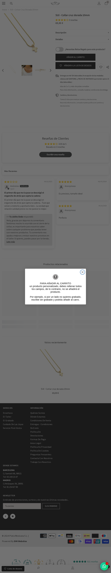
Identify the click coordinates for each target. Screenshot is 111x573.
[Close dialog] (82, 272)
